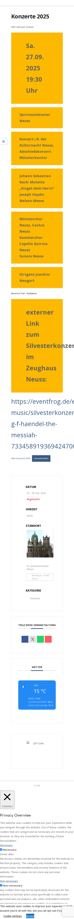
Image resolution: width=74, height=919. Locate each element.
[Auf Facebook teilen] (25, 639)
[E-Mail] (48, 639)
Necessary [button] (6, 845)
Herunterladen (41, 458)
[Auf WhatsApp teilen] (40, 639)
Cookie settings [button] (12, 916)
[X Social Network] (32, 639)
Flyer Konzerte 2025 (20, 458)
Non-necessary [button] (9, 881)
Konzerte (35, 598)
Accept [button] (30, 916)
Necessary (10, 849)
